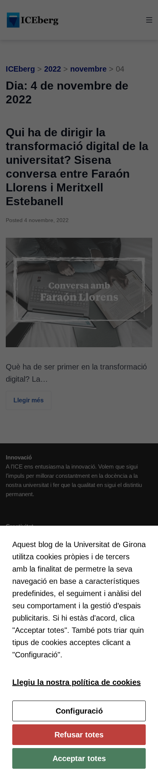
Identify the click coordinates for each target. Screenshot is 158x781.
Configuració (79, 711)
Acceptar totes (79, 758)
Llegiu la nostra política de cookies (76, 682)
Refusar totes (79, 734)
